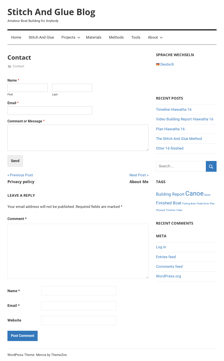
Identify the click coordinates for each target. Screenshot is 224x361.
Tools (135, 37)
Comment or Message (26, 121)
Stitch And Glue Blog (51, 12)
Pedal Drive (203, 203)
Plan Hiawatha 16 (170, 129)
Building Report (170, 194)
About (153, 37)
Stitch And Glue (41, 37)
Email (13, 103)
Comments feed (169, 266)
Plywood (160, 210)
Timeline (170, 210)
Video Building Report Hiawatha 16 (185, 119)
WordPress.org (168, 276)
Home (16, 37)
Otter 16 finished (170, 148)
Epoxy (207, 194)
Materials (94, 37)
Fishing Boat (189, 203)
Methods (116, 37)
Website (14, 320)
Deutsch (166, 64)
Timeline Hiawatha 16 (174, 109)
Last (55, 94)
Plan (212, 203)
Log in (161, 247)
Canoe (194, 193)
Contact (18, 66)
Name (13, 80)
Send (15, 161)
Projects (68, 37)
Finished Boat (168, 203)
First (10, 94)
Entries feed (166, 257)
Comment (17, 218)
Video (179, 210)
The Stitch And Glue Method (179, 138)
